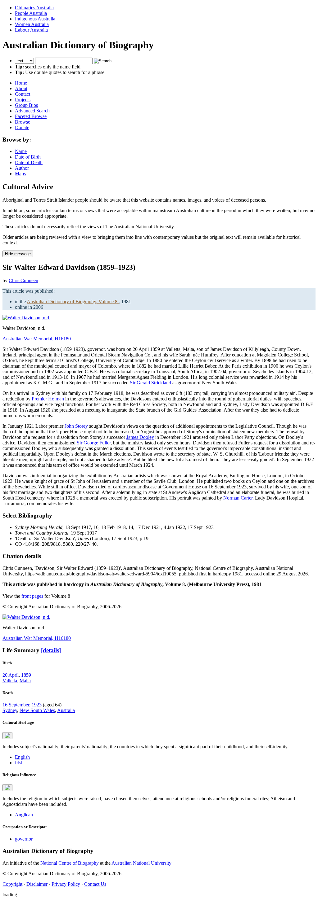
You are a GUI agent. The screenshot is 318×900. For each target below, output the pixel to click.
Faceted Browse (31, 116)
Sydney (9, 710)
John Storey (76, 426)
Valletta (9, 680)
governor (24, 838)
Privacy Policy (66, 884)
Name (21, 151)
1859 (26, 675)
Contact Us (95, 884)
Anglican (24, 814)
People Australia (31, 13)
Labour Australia (31, 30)
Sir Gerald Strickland (150, 382)
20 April (10, 675)
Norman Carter (237, 497)
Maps (20, 173)
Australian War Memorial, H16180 (36, 338)
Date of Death (29, 162)
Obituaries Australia (34, 7)
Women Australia (32, 24)
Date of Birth (28, 156)
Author (22, 168)
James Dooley (140, 437)
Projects (22, 99)
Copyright (12, 884)
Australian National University (141, 863)
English (22, 757)
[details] (51, 650)
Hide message (18, 253)
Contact (22, 94)
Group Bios (26, 105)
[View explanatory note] (7, 735)
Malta (25, 680)
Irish (19, 762)
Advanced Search (32, 110)
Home (21, 82)
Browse (22, 122)
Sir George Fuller (94, 442)
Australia (66, 710)
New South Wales (37, 710)
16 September (15, 704)
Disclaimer (37, 884)
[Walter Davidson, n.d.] (26, 317)
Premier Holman (48, 398)
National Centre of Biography (69, 863)
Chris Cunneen (23, 280)
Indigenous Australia (35, 18)
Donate (22, 127)
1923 (37, 704)
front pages (32, 596)
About (21, 88)
